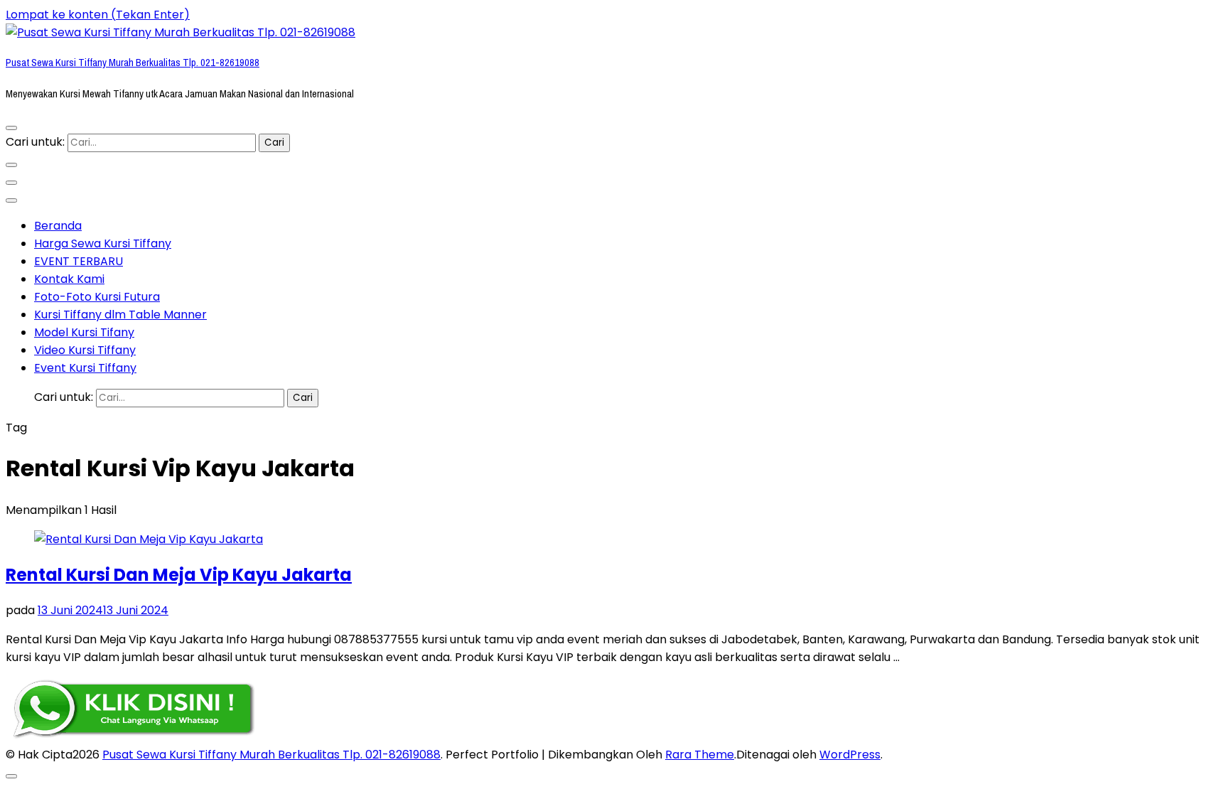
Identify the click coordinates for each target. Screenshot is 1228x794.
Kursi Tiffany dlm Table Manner (120, 314)
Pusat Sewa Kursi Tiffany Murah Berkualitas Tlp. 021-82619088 (132, 63)
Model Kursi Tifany (84, 332)
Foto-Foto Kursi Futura (97, 297)
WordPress (849, 754)
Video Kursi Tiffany (85, 350)
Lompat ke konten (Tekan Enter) (98, 14)
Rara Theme (699, 754)
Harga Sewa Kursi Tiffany (102, 243)
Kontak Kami (69, 279)
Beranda (58, 226)
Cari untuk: (35, 142)
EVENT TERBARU (78, 261)
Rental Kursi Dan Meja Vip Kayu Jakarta (179, 574)
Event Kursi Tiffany (85, 368)
